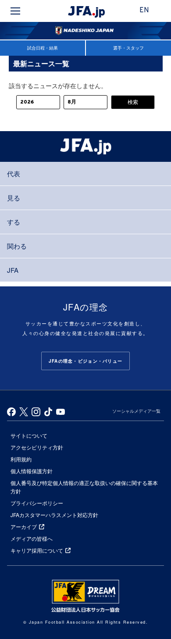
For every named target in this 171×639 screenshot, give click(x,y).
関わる (17, 245)
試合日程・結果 (42, 48)
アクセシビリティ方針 (37, 447)
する (13, 221)
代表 (13, 173)
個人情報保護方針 (32, 471)
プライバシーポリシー (37, 503)
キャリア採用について (37, 550)
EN (144, 10)
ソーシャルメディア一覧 (136, 411)
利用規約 (21, 459)
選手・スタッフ (128, 48)
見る (13, 197)
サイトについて (29, 435)
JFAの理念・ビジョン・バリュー (85, 361)
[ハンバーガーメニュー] (15, 11)
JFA (12, 270)
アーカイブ (24, 526)
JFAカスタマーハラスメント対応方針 (54, 514)
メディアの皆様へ (32, 538)
